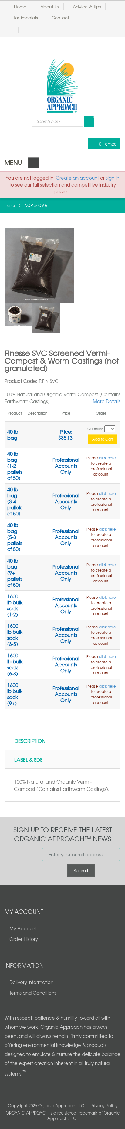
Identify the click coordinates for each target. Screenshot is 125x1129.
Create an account (77, 178)
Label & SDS (28, 759)
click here (107, 457)
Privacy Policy (104, 1105)
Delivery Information (31, 982)
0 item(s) (107, 144)
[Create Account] (83, 17)
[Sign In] (97, 17)
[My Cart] (111, 17)
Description (30, 740)
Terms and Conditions (32, 992)
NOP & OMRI (37, 205)
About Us (49, 7)
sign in (112, 178)
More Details (106, 401)
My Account (23, 928)
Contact (60, 17)
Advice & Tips (87, 7)
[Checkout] (14, 30)
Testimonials (26, 17)
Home (20, 7)
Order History (23, 939)
